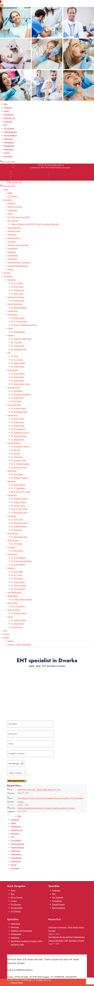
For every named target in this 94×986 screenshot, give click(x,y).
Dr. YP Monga (16, 543)
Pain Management (14, 592)
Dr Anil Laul (15, 450)
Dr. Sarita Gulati (17, 293)
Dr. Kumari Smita (17, 422)
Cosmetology (12, 311)
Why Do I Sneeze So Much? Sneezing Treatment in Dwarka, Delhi (46, 700)
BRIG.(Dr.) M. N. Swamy (20, 491)
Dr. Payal (14, 356)
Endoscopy (8, 121)
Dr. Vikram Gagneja (18, 585)
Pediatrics (11, 568)
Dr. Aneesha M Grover (20, 432)
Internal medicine (13, 238)
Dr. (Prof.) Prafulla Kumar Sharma (24, 325)
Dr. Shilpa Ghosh (17, 425)
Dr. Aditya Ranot (17, 398)
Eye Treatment (12, 220)
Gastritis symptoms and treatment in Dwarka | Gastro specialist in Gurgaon (47, 808)
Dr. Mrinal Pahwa (17, 623)
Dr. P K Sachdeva (18, 488)
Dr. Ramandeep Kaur (19, 537)
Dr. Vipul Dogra (17, 286)
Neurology (11, 241)
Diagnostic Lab (9, 118)
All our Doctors (17, 897)
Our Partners (12, 196)
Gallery (10, 193)
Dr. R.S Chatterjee (18, 557)
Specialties (8, 200)
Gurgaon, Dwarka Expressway (19, 644)
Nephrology (8, 139)
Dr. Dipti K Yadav (17, 418)
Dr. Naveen (15, 453)
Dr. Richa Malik (17, 571)
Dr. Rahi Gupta (17, 578)
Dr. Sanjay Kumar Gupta (20, 384)
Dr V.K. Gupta (16, 575)
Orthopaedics (9, 142)
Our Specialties (17, 908)
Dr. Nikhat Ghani (17, 439)
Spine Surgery (12, 603)
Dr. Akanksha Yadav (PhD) (21, 338)
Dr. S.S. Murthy (17, 283)
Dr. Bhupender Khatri (19, 512)
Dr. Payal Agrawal (18, 589)
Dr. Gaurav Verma (18, 505)
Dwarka (10, 641)
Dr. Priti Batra (16, 401)
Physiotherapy (9, 145)
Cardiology (8, 107)
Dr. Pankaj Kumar (17, 345)
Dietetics (10, 335)
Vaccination (8, 156)
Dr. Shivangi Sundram (19, 523)
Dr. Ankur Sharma (18, 373)
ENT (5, 125)
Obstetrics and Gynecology (18, 245)
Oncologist (11, 516)
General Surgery (13, 231)
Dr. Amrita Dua (17, 627)
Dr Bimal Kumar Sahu (19, 412)
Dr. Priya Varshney (18, 429)
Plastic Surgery (13, 540)
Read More (11, 716)
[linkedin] (49, 176)
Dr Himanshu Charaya (19, 498)
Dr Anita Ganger (17, 377)
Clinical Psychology (14, 206)
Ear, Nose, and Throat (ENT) (18, 217)
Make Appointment (16, 781)
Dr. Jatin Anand (17, 550)
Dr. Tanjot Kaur (16, 457)
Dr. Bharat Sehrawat (19, 307)
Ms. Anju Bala (16, 342)
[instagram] (49, 174)
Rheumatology (12, 596)
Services (7, 273)
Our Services (16, 904)
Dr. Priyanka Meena (18, 436)
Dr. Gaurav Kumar (18, 582)
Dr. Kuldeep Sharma (19, 526)
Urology (7, 152)
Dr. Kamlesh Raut (17, 290)
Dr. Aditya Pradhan (18, 620)
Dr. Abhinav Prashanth (19, 477)
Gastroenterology (10, 132)
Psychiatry (11, 547)
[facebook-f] (49, 172)
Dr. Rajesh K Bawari (18, 502)
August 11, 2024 (23, 694)
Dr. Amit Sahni (16, 530)
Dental (6, 111)
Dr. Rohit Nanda (17, 380)
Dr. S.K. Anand (17, 359)
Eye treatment (9, 128)
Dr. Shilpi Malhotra (18, 332)
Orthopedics (12, 495)
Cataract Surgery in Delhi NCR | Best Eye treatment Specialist (35, 224)
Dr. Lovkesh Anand (18, 408)
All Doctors (8, 276)
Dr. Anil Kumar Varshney (20, 446)
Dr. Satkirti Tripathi (18, 363)
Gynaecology (12, 415)
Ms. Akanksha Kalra (18, 349)
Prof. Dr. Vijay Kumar (19, 509)
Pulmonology (9, 149)
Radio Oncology (13, 610)
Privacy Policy (17, 983)
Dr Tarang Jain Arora (19, 467)
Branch (6, 637)
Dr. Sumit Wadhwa (18, 564)
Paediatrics (11, 252)
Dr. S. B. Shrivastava (19, 321)
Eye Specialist (12, 370)
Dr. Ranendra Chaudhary (20, 394)
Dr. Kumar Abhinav (18, 484)
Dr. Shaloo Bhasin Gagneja (21, 599)
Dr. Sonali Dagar (17, 300)
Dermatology (9, 114)
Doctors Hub (12, 694)
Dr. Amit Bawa (16, 391)
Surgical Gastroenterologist (17, 266)
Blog (5, 104)
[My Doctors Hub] (7, 161)
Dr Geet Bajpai (17, 474)
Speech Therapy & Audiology (18, 262)
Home (6, 189)
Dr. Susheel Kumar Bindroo (21, 561)
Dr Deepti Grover (18, 318)
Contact (7, 634)
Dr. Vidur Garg (17, 519)
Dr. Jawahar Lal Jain (18, 460)
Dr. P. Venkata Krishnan (20, 464)
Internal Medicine (10, 135)
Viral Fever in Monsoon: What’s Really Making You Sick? (39, 789)
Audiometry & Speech (15, 297)
